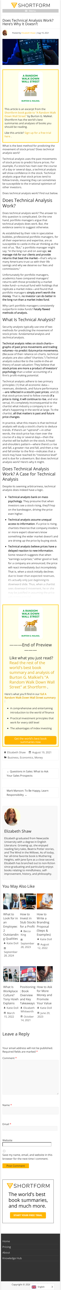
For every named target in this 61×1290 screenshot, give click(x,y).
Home (6, 1241)
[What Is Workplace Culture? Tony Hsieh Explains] (11, 968)
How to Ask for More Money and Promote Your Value (44, 995)
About (6, 1252)
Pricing (6, 1247)
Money (38, 757)
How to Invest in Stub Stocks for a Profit (28, 920)
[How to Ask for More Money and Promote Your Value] (45, 968)
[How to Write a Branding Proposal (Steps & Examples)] (45, 895)
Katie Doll (12, 943)
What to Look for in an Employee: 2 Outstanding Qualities (11, 926)
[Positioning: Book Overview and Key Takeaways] (28, 968)
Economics (26, 757)
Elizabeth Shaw (28, 32)
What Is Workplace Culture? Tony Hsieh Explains (11, 995)
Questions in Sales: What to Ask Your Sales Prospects (27, 773)
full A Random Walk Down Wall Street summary (30, 695)
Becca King (26, 932)
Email (6, 1124)
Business (13, 757)
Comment (9, 1058)
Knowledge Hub (12, 1258)
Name (7, 1105)
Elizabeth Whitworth (28, 1009)
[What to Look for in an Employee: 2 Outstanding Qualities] (11, 895)
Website (7, 1140)
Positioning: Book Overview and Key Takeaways (27, 995)
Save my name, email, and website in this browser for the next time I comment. (27, 1156)
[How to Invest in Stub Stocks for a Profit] (28, 895)
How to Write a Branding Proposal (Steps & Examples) (44, 924)
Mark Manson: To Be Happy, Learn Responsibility (27, 793)
